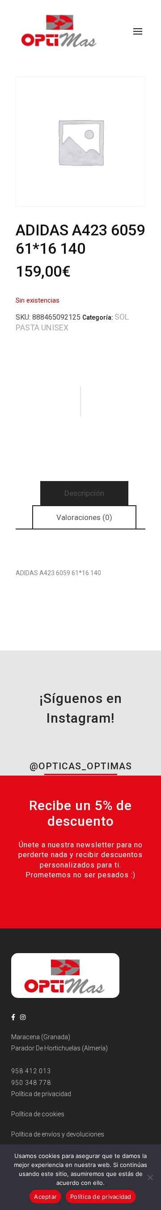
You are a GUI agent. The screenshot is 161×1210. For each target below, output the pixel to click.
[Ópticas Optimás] (59, 30)
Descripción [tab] (84, 493)
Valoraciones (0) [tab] (84, 517)
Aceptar (45, 1196)
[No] (149, 1177)
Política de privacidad (100, 1196)
